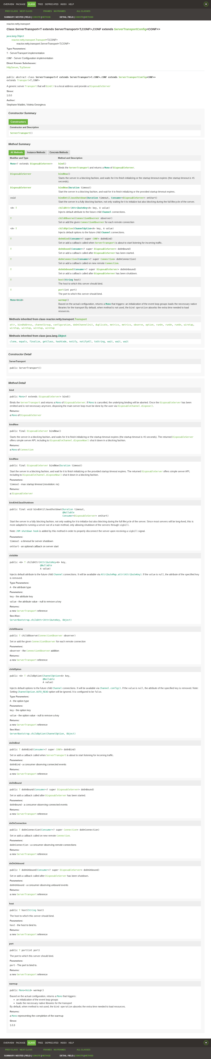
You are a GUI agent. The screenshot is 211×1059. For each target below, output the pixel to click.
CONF (95, 238)
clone (13, 341)
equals (23, 341)
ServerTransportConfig (130, 29)
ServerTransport (20, 133)
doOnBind (63, 238)
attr (12, 324)
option (149, 324)
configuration (61, 324)
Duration (74, 187)
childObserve (66, 218)
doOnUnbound (65, 269)
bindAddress (25, 324)
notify (73, 341)
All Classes (83, 11)
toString (99, 341)
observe (138, 324)
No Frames (60, 11)
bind (61, 163)
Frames (47, 11)
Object (62, 335)
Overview (8, 4)
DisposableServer (40, 163)
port (61, 289)
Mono (12, 163)
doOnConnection (67, 259)
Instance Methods (36, 152)
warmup (62, 300)
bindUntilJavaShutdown (72, 197)
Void (19, 300)
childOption (65, 228)
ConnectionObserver (87, 218)
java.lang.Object (15, 36)
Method (46, 17)
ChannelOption (82, 228)
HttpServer (12, 67)
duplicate (101, 324)
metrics (114, 324)
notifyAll (85, 341)
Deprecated (52, 4)
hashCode (61, 341)
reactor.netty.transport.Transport (29, 39)
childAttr (64, 208)
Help (71, 4)
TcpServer (24, 67)
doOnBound (64, 249)
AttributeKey (79, 208)
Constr (36, 17)
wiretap (188, 324)
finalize (35, 341)
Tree (40, 4)
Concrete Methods (59, 152)
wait (110, 341)
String (69, 279)
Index (63, 4)
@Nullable (68, 512)
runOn (159, 324)
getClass (48, 341)
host (61, 279)
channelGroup (43, 324)
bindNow (63, 174)
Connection (107, 259)
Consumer (116, 197)
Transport (23, 80)
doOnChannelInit (83, 324)
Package (20, 4)
